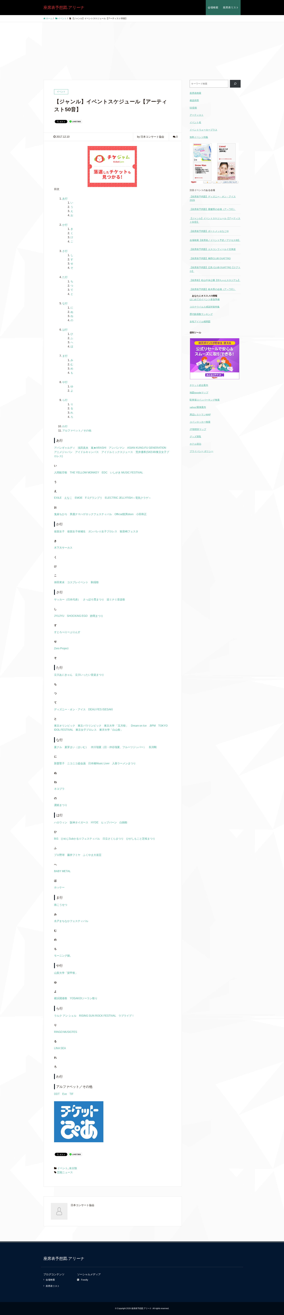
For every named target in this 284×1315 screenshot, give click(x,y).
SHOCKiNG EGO (77, 616)
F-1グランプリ (93, 497)
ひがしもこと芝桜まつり (140, 838)
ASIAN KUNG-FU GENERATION (146, 447)
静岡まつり (96, 616)
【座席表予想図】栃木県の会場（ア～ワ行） (213, 289)
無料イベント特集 (199, 137)
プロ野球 (59, 855)
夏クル (58, 747)
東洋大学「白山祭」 (111, 729)
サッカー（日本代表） (67, 599)
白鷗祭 (123, 822)
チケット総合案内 (199, 385)
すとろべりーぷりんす (67, 632)
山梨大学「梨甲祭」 (66, 972)
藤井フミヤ (73, 855)
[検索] (235, 84)
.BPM (152, 725)
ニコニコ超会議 (76, 763)
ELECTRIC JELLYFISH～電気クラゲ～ (128, 497)
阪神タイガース (79, 822)
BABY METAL (62, 871)
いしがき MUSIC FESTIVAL (126, 472)
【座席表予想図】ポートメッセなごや (209, 231)
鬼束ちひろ (60, 514)
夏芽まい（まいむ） (76, 747)
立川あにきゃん (63, 674)
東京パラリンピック (89, 725)
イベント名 (195, 122)
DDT (57, 1094)
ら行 (65, 400)
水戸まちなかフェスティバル (71, 921)
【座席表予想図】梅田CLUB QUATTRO (210, 258)
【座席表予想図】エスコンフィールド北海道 (213, 249)
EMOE (79, 497)
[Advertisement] (142, 47)
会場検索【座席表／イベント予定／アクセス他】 (215, 240)
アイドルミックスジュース (117, 452)
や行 (65, 382)
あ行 (65, 198)
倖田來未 (59, 582)
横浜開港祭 (60, 998)
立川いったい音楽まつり (89, 674)
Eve (64, 1094)
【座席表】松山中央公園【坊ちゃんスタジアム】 (215, 280)
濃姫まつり (60, 805)
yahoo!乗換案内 (198, 407)
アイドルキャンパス (87, 452)
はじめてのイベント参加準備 (205, 299)
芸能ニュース (65, 1172)
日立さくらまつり (113, 838)
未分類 (73, 1168)
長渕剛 (153, 747)
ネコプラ (59, 788)
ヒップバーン (109, 822)
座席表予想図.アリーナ (63, 7)
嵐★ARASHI (98, 447)
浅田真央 (83, 447)
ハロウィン (60, 822)
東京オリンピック (64, 725)
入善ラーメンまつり (124, 763)
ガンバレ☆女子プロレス (102, 531)
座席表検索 (195, 93)
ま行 (65, 356)
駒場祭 (95, 582)
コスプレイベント (77, 582)
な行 (65, 303)
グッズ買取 (195, 436)
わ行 (65, 426)
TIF (71, 1094)
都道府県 (194, 100)
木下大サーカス (63, 547)
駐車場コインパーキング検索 (205, 399)
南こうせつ (60, 904)
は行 (65, 329)
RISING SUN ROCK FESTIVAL (97, 1015)
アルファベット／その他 (76, 430)
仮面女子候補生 (76, 531)
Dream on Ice (139, 725)
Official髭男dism (124, 514)
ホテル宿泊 (195, 444)
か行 (65, 224)
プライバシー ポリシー (201, 451)
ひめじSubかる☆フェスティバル (80, 838)
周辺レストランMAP (200, 414)
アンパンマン (117, 447)
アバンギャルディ (64, 447)
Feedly (84, 1279)
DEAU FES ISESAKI (100, 709)
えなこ (68, 497)
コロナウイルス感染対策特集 (205, 306)
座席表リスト (231, 7)
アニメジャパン (63, 452)
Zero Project (61, 648)
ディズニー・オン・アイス (70, 709)
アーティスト (196, 115)
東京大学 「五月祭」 (116, 725)
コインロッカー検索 (200, 422)
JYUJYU (59, 616)
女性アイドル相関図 (200, 321)
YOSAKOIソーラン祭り (83, 998)
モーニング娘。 (63, 955)
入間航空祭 (60, 472)
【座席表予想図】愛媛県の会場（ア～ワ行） (213, 209)
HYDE (94, 822)
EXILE (58, 497)
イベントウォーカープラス (203, 129)
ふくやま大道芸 (92, 855)
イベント (62, 1168)
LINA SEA (60, 1048)
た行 (65, 277)
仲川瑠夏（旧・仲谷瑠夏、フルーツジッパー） (118, 747)
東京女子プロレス (86, 729)
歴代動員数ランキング (201, 314)
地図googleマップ (199, 392)
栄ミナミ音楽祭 (116, 599)
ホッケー (59, 887)
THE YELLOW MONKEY (84, 472)
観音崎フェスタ (129, 531)
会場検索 (213, 7)
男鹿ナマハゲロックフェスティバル (91, 514)
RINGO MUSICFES (65, 1032)
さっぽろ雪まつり (93, 599)
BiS (56, 838)
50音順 (193, 107)
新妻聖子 (59, 763)
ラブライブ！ (126, 1015)
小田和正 (141, 514)
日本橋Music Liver (98, 763)
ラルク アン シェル (65, 1015)
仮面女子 (59, 531)
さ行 (65, 251)
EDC (104, 472)
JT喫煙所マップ (198, 429)
